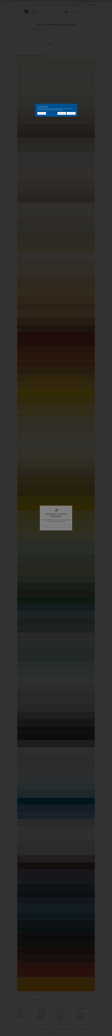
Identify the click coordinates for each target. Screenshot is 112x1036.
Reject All (71, 113)
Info (61, 109)
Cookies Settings (41, 113)
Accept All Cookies (61, 113)
